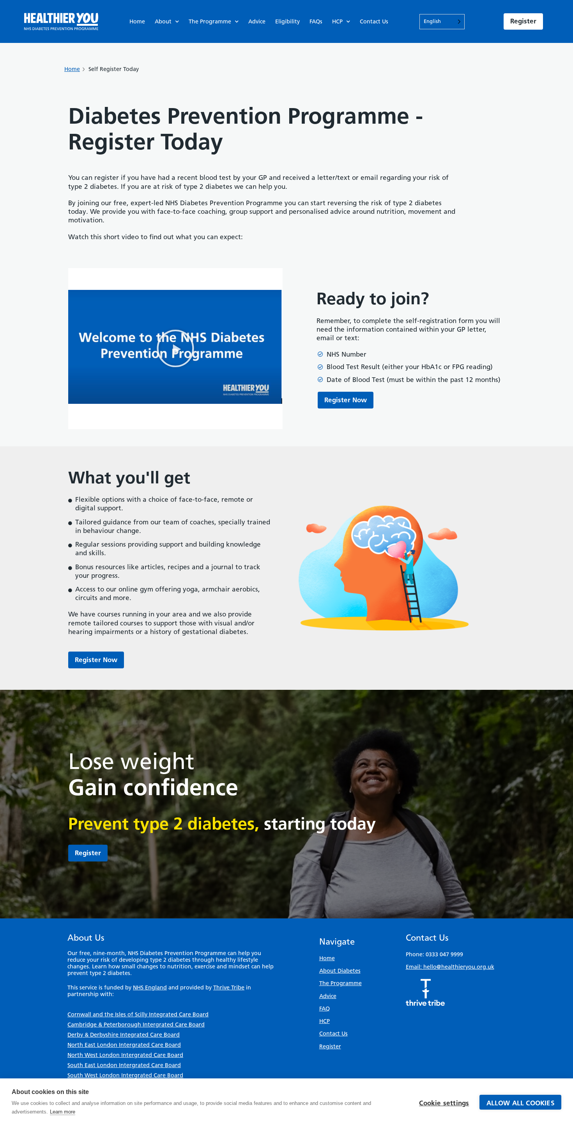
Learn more (62, 1112)
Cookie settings (444, 1103)
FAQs (315, 21)
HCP (337, 21)
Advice (256, 21)
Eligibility (287, 21)
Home (137, 21)
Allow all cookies (520, 1103)
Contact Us (374, 21)
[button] (175, 348)
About (163, 21)
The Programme (210, 21)
